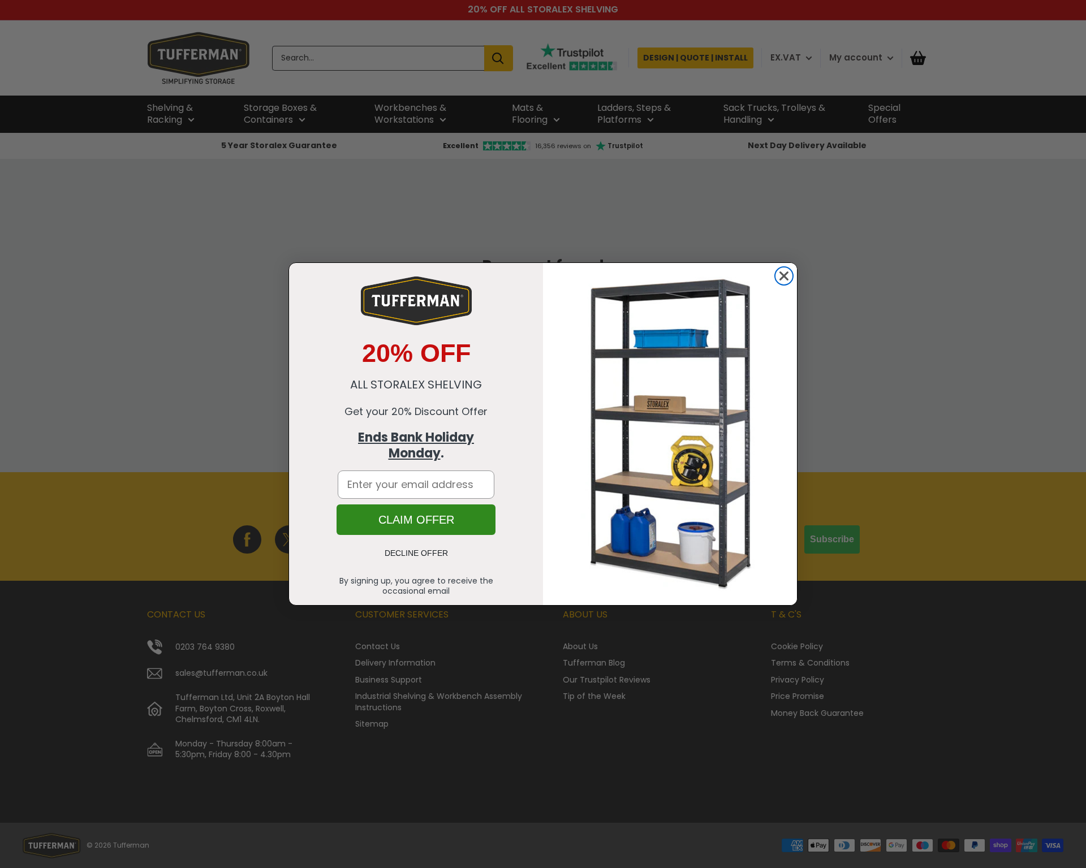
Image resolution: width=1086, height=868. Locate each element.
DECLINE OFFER (416, 553)
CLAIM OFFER (416, 519)
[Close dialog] (784, 276)
